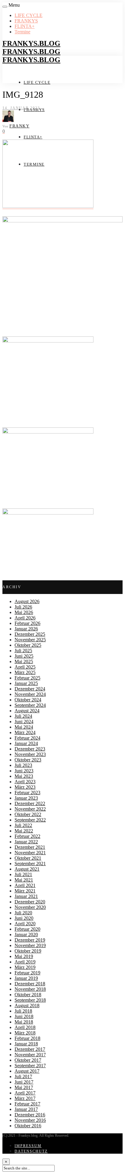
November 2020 (30, 907)
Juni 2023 (24, 770)
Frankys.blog (31, 43)
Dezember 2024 (30, 688)
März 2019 (25, 967)
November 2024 (30, 694)
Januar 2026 (26, 628)
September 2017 (30, 1065)
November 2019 (30, 945)
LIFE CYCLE (28, 15)
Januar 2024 (26, 743)
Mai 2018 (24, 1021)
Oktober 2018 (28, 994)
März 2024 (25, 732)
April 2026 (25, 617)
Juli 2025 (23, 650)
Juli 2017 (23, 1076)
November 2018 (30, 989)
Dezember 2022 (30, 803)
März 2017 (25, 1098)
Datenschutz (31, 1151)
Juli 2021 (23, 874)
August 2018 (27, 1005)
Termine (22, 31)
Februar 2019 (27, 972)
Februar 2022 (27, 836)
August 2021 (27, 869)
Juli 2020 (23, 912)
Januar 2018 (26, 1043)
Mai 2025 (24, 661)
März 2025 (25, 672)
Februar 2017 (27, 1103)
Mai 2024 (24, 727)
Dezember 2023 (30, 748)
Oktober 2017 (28, 1060)
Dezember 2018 (30, 983)
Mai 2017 (24, 1087)
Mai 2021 (24, 879)
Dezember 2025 (30, 634)
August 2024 (27, 710)
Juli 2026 (23, 606)
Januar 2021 (26, 896)
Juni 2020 (24, 918)
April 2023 (25, 781)
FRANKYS (26, 20)
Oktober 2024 (28, 699)
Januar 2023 (26, 798)
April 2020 (25, 923)
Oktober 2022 (28, 814)
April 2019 (25, 961)
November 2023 (30, 754)
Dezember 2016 (30, 1114)
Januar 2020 (26, 934)
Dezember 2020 (30, 901)
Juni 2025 (24, 656)
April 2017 (25, 1092)
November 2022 (30, 808)
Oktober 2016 (28, 1125)
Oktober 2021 (28, 858)
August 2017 (27, 1071)
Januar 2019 (26, 978)
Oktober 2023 (28, 759)
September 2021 (30, 863)
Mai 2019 (24, 956)
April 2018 (25, 1027)
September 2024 (30, 705)
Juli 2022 (23, 825)
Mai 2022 (24, 830)
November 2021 (30, 852)
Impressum (28, 1146)
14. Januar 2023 (21, 108)
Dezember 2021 (30, 847)
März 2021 (25, 890)
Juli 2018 (23, 1011)
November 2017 (30, 1054)
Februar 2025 (27, 677)
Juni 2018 (24, 1016)
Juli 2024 (23, 716)
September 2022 (30, 819)
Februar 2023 (27, 792)
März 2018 (25, 1032)
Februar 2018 (27, 1038)
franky (19, 126)
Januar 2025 (26, 683)
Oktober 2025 (28, 645)
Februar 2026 (27, 623)
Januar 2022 (26, 841)
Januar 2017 (26, 1109)
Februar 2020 (27, 929)
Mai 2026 (24, 612)
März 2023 (25, 787)
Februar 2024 (27, 737)
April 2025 (25, 667)
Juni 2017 (24, 1082)
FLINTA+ (25, 26)
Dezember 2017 (30, 1049)
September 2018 (30, 1000)
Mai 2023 (24, 776)
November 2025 (30, 639)
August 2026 (27, 601)
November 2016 (30, 1120)
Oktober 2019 (28, 950)
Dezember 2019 (30, 940)
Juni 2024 (24, 721)
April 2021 (25, 885)
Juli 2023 (23, 765)
